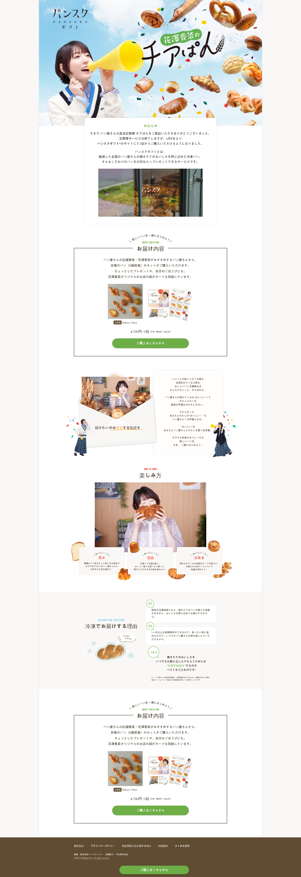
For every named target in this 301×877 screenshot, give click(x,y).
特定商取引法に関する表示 (136, 846)
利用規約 (163, 846)
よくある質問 (182, 846)
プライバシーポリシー (103, 846)
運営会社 (79, 846)
